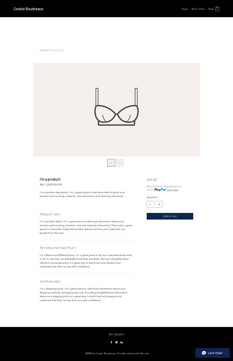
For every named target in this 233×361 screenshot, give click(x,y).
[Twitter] (116, 342)
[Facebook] (111, 342)
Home (43, 50)
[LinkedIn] (121, 342)
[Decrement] (149, 204)
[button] (217, 8)
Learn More (172, 189)
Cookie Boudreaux (28, 8)
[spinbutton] (154, 204)
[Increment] (159, 204)
